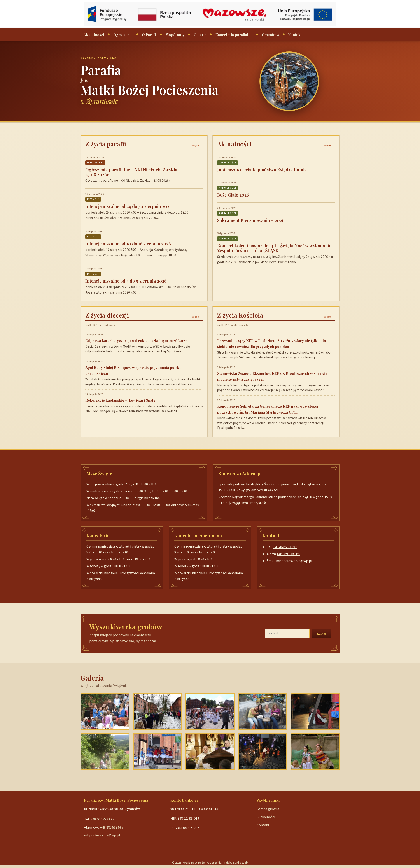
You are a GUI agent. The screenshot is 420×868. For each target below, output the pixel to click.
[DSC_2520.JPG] (157, 711)
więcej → (197, 146)
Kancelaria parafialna (233, 34)
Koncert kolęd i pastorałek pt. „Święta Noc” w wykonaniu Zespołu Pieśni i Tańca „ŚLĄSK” (274, 248)
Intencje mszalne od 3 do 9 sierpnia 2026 (126, 281)
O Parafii (149, 34)
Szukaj (321, 633)
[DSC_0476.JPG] (105, 711)
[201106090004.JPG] (157, 751)
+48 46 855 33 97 (285, 547)
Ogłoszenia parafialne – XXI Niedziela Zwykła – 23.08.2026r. (133, 172)
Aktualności (94, 34)
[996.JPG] (262, 711)
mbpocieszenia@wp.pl (294, 560)
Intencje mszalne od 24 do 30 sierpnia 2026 (128, 206)
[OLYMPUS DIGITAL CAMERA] (105, 751)
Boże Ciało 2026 (233, 195)
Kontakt (295, 34)
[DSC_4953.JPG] (315, 711)
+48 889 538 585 (288, 554)
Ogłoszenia (123, 34)
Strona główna (268, 809)
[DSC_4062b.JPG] (210, 711)
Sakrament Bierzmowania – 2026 (250, 220)
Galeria (200, 34)
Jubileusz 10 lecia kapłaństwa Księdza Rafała (262, 170)
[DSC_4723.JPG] (262, 751)
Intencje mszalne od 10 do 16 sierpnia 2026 (128, 243)
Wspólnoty (175, 34)
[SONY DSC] (210, 751)
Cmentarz (270, 34)
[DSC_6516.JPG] (315, 751)
